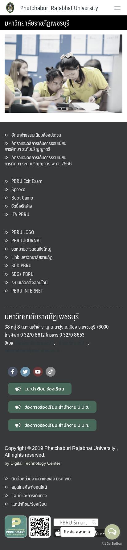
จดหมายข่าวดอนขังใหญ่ (29, 249)
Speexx (16, 189)
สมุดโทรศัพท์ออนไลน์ (27, 487)
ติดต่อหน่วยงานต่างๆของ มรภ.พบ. (40, 478)
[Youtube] (38, 372)
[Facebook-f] (13, 372)
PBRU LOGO (21, 232)
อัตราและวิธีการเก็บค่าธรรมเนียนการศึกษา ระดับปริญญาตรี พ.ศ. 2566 (38, 160)
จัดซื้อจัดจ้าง (20, 206)
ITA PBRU (18, 214)
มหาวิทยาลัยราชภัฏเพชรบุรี (37, 22)
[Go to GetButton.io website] (112, 544)
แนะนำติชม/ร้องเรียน (27, 503)
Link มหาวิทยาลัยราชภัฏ (30, 257)
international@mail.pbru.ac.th (32, 350)
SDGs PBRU (21, 274)
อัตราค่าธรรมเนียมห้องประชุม (34, 135)
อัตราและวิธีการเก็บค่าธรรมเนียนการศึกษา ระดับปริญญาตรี (35, 146)
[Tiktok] (50, 372)
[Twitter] (25, 372)
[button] (40, 389)
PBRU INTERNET (25, 290)
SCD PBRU (19, 265)
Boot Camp (20, 197)
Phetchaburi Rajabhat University (59, 7)
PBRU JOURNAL (25, 240)
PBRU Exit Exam (25, 181)
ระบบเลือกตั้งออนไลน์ (27, 282)
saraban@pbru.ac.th (35, 342)
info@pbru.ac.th (71, 342)
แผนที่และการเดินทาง (27, 495)
